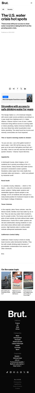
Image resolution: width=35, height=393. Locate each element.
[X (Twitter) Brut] (24, 372)
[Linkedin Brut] (27, 372)
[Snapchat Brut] (17, 372)
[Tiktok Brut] (7, 372)
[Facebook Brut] (21, 372)
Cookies (17, 388)
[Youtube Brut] (14, 372)
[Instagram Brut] (10, 372)
